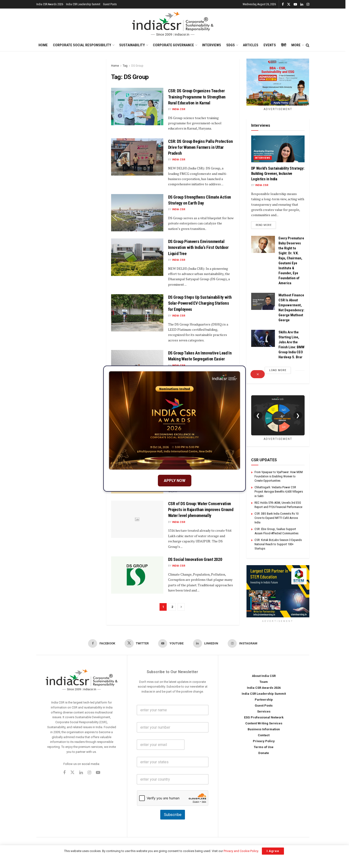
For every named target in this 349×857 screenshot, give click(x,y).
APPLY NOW (174, 480)
